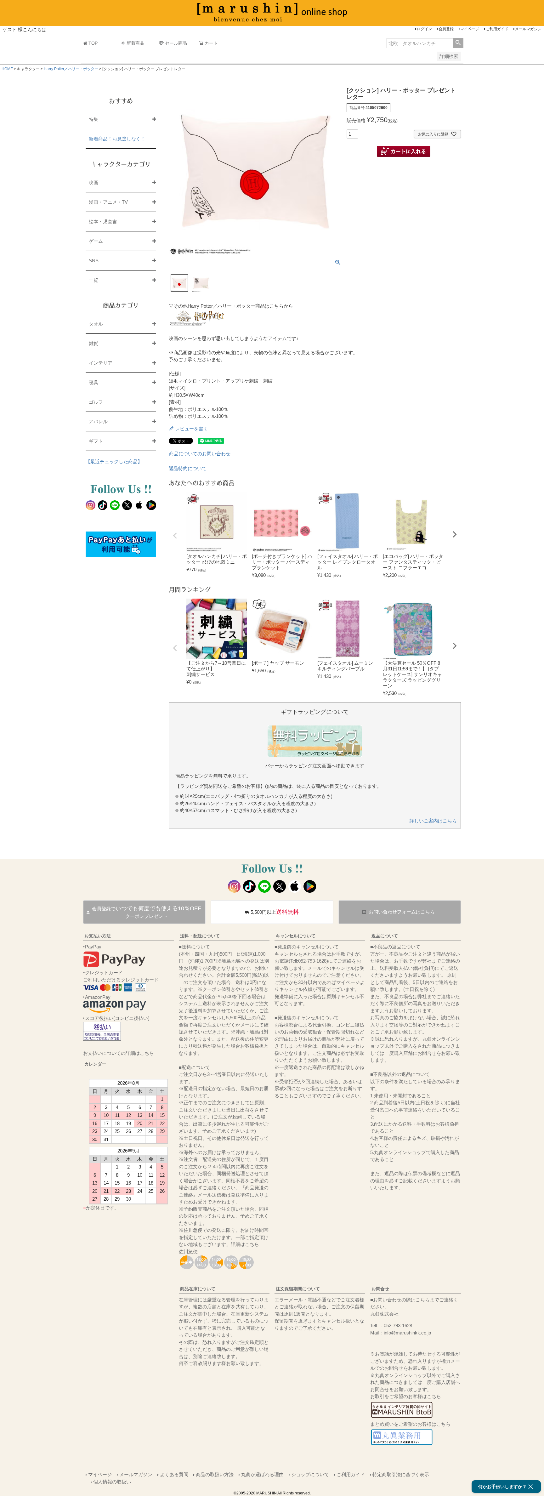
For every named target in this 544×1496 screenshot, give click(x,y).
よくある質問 (174, 1474)
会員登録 (446, 29)
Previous (175, 535)
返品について (384, 935)
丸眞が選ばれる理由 (262, 1474)
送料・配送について (200, 935)
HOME (7, 69)
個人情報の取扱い (112, 1481)
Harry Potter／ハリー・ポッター (71, 69)
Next (454, 534)
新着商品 (135, 43)
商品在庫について (197, 1288)
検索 (458, 43)
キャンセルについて (295, 935)
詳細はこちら (245, 1244)
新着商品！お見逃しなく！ (117, 138)
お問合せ (380, 1288)
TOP (93, 43)
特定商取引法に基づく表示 (400, 1474)
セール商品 (176, 43)
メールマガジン (528, 29)
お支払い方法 (97, 935)
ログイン (424, 29)
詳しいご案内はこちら (433, 820)
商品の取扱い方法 (215, 1474)
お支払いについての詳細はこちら (118, 1053)
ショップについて (310, 1474)
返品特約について (188, 468)
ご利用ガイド (497, 29)
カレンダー (95, 1064)
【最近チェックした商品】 (114, 461)
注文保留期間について (298, 1288)
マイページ (469, 29)
